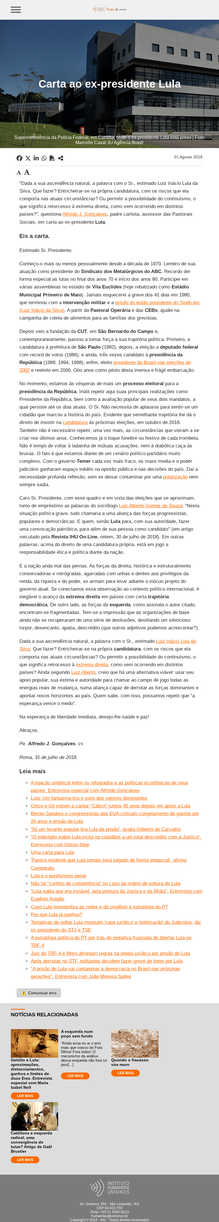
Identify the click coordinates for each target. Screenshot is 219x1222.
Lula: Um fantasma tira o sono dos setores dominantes (89, 798)
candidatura (75, 422)
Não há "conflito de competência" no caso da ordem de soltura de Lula (105, 883)
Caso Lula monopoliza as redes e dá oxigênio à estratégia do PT (99, 907)
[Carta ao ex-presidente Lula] (60, 158)
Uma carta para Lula (52, 852)
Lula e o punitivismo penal (58, 875)
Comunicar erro (38, 993)
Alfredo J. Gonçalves (84, 214)
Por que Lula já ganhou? (56, 914)
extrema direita (92, 664)
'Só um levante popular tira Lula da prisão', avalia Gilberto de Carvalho (106, 829)
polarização (175, 477)
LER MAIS (25, 1096)
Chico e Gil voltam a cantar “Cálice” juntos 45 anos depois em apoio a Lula (110, 806)
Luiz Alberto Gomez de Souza (150, 505)
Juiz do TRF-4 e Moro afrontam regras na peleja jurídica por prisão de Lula (110, 953)
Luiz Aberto (83, 672)
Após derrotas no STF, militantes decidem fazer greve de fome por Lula (106, 961)
